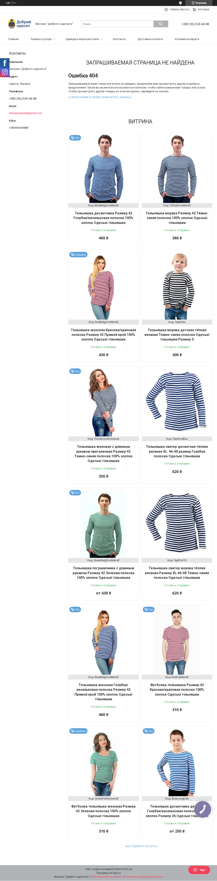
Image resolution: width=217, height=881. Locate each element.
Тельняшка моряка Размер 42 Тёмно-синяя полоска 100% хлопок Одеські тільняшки (177, 218)
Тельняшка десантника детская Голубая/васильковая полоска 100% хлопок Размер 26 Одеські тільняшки (177, 811)
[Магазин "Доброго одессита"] (20, 23)
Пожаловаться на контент (106, 876)
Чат (202, 870)
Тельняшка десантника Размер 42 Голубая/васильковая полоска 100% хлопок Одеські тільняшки (103, 218)
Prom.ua (127, 869)
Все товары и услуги (140, 846)
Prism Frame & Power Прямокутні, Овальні (101, 97)
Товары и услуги (41, 39)
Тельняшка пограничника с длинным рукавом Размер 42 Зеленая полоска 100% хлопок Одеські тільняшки (103, 573)
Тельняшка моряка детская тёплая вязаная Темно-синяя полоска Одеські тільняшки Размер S (177, 335)
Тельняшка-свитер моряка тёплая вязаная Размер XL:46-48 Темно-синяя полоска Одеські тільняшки (177, 573)
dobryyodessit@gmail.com (25, 113)
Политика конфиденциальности (143, 876)
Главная (13, 39)
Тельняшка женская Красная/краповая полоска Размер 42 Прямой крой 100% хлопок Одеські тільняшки (103, 335)
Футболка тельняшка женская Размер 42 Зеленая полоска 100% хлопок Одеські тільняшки (103, 811)
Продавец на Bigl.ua (108, 872)
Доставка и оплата (150, 39)
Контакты (119, 39)
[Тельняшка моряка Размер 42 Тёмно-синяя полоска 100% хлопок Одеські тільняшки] (177, 168)
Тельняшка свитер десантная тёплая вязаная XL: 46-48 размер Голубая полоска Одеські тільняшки (177, 451)
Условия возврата (187, 39)
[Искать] (160, 24)
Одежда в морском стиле (82, 39)
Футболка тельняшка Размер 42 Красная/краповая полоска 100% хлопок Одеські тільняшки (177, 689)
